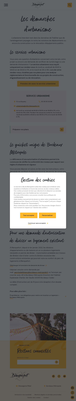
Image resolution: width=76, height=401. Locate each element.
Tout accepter (28, 215)
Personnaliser (47, 215)
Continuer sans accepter (37, 223)
